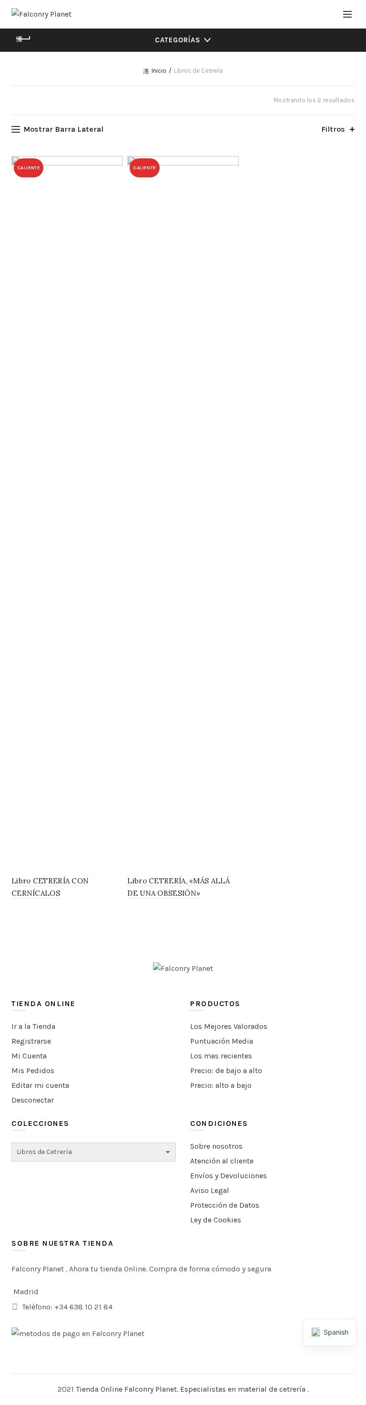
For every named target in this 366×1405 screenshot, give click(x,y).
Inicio (159, 70)
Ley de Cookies (215, 1219)
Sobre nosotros (216, 1146)
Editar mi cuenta (40, 1085)
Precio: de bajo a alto (226, 1070)
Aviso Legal (209, 1190)
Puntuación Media (221, 1041)
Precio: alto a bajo (221, 1085)
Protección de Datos (224, 1205)
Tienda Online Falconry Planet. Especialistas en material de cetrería (191, 1389)
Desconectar (32, 1100)
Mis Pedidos (32, 1070)
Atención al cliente (222, 1160)
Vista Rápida (114, 164)
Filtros (333, 129)
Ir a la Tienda (33, 1026)
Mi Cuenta (29, 1055)
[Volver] (23, 38)
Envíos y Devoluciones (228, 1175)
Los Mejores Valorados (228, 1026)
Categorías (178, 40)
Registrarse (31, 1041)
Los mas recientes (221, 1055)
